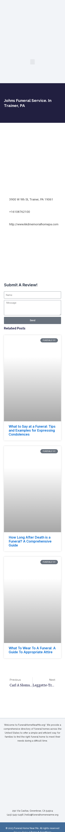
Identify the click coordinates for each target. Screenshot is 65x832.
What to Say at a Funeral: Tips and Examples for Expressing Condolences (32, 430)
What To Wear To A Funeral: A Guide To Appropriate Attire (32, 650)
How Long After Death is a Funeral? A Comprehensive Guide (30, 541)
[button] (32, 61)
